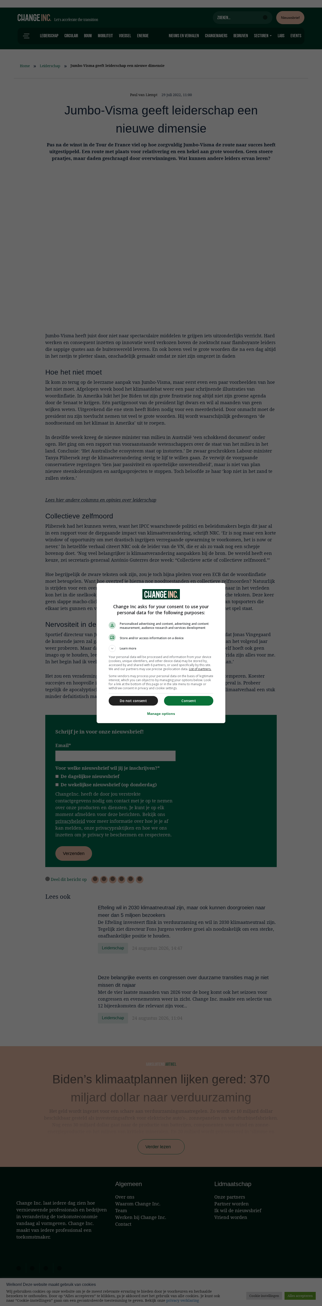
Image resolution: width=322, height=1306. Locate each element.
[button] (161, 648)
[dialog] (161, 653)
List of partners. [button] (200, 669)
